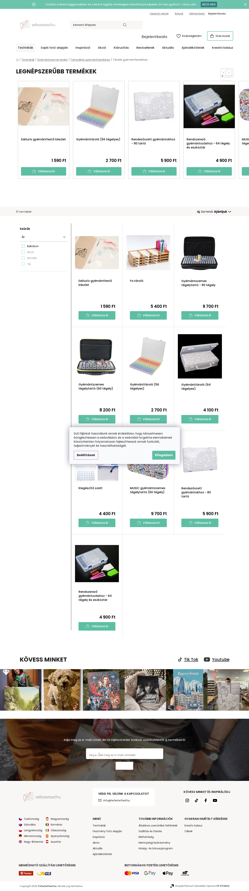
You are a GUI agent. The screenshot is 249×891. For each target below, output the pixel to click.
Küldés (124, 766)
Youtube (220, 659)
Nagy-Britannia (33, 842)
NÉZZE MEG (209, 4)
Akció (30, 252)
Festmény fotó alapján (107, 831)
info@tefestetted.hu (116, 800)
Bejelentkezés (154, 36)
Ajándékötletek (102, 854)
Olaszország (58, 830)
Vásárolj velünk (159, 13)
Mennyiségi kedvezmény (154, 843)
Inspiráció (99, 837)
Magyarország (60, 819)
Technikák (99, 825)
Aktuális (32, 258)
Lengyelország (33, 830)
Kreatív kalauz (193, 825)
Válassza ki (46, 171)
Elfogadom (164, 455)
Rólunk (179, 13)
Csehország (31, 819)
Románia (56, 824)
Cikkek (188, 831)
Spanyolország (60, 836)
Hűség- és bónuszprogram (156, 848)
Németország (32, 836)
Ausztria (56, 842)
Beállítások (86, 455)
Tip (29, 264)
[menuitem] (25, 47)
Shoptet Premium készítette (190, 885)
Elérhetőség (197, 13)
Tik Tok (191, 659)
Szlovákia (30, 824)
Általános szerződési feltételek (158, 825)
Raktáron (33, 246)
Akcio (96, 843)
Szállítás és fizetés (150, 831)
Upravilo (218, 885)
